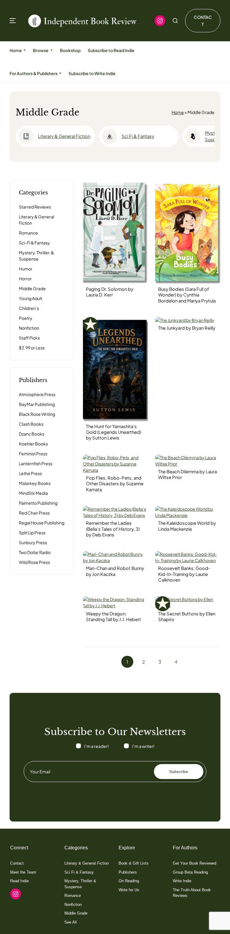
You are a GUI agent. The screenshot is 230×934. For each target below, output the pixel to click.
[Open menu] (13, 20)
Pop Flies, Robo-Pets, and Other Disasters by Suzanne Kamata (114, 483)
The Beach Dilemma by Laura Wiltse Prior (187, 474)
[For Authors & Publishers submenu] (60, 73)
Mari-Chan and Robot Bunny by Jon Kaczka (115, 570)
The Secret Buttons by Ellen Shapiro (186, 616)
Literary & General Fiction (64, 136)
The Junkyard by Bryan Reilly (186, 328)
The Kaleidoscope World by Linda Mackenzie (187, 525)
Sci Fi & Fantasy (138, 136)
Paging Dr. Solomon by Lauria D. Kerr (109, 291)
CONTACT (203, 20)
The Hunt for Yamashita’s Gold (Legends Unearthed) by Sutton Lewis (113, 432)
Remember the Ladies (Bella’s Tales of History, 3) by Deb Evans (113, 528)
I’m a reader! (96, 746)
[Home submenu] (24, 50)
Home (178, 112)
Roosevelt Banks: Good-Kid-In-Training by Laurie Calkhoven (184, 573)
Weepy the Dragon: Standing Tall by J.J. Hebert (113, 616)
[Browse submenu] (51, 50)
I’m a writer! (143, 746)
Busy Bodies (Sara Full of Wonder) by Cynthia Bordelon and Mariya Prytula (187, 294)
